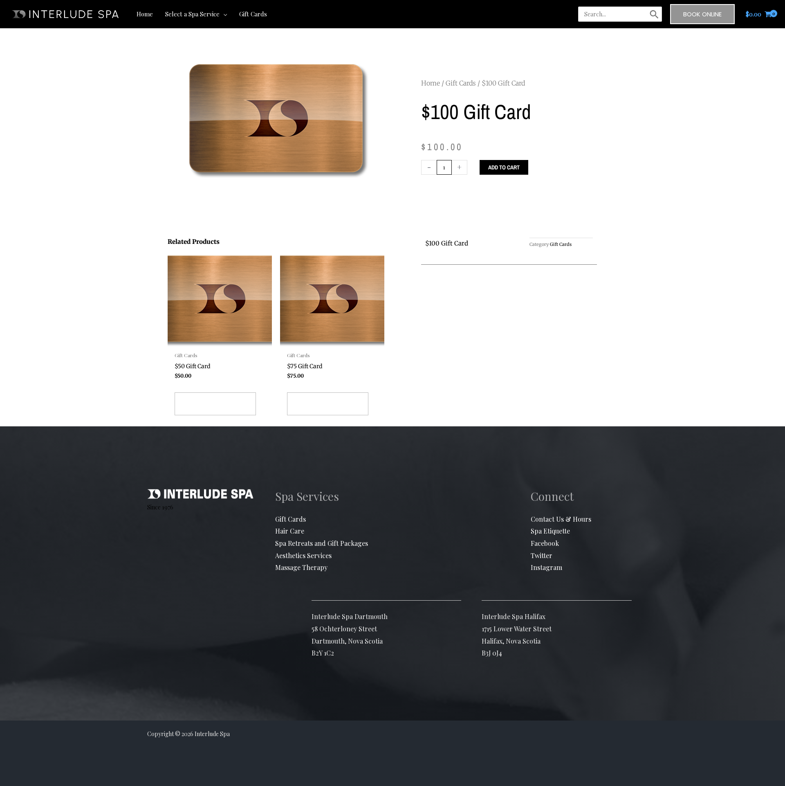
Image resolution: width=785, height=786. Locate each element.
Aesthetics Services (303, 555)
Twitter (541, 555)
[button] (223, 14)
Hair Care (289, 531)
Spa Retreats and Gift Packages (321, 543)
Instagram (546, 567)
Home (430, 83)
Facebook (545, 543)
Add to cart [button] (215, 404)
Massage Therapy (301, 567)
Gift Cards (461, 83)
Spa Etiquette (550, 531)
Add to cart (504, 167)
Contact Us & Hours (561, 519)
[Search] (654, 14)
